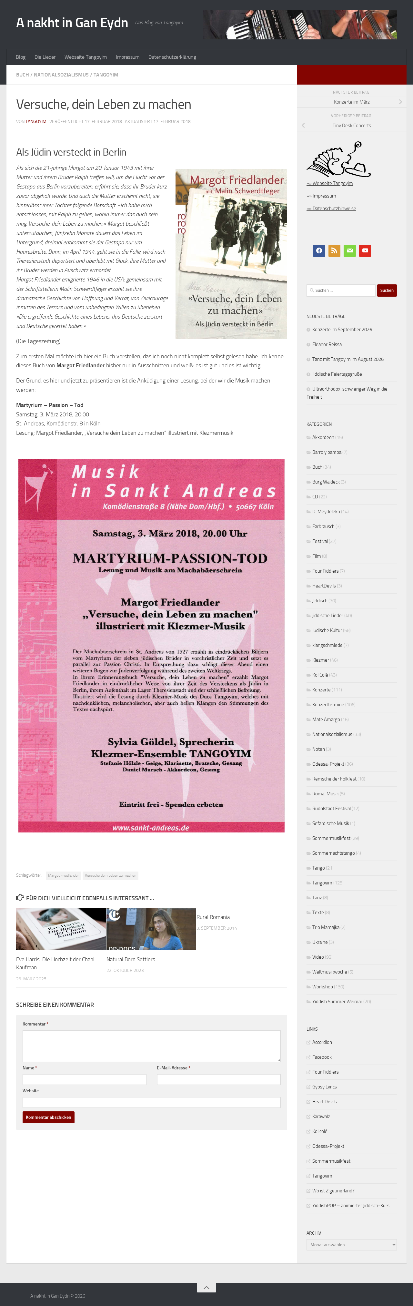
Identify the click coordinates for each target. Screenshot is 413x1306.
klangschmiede (327, 645)
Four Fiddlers (325, 571)
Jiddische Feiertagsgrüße (337, 374)
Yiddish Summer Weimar (337, 1002)
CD (315, 497)
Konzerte (321, 690)
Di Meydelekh (326, 512)
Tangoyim (106, 75)
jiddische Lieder (327, 615)
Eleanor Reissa (327, 344)
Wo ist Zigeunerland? (333, 1191)
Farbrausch (323, 526)
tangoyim (35, 121)
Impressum (127, 57)
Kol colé (319, 1131)
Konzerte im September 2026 (342, 329)
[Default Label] (334, 251)
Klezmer (320, 660)
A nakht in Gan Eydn (72, 23)
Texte (318, 912)
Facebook (322, 1057)
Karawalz (321, 1116)
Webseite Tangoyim (86, 57)
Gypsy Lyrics (324, 1087)
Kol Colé (320, 675)
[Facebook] (319, 251)
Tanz (317, 898)
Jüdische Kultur (327, 630)
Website (31, 1091)
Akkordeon (323, 437)
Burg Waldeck (326, 482)
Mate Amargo (326, 719)
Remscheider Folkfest (334, 779)
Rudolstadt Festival (331, 808)
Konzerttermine (328, 705)
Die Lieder (45, 57)
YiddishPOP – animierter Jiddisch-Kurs (350, 1206)
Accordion (322, 1042)
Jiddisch (319, 601)
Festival (320, 541)
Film (316, 556)
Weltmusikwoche (329, 972)
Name (30, 1068)
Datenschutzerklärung (172, 57)
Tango (318, 868)
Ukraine (320, 942)
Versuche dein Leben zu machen (110, 875)
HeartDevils (324, 586)
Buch (22, 75)
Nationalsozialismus (61, 75)
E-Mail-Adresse (173, 1068)
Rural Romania (213, 917)
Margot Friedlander (63, 875)
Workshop (322, 987)
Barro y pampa (326, 452)
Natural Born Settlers (130, 959)
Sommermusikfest (331, 838)
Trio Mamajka (325, 927)
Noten (318, 749)
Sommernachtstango (333, 853)
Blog (20, 57)
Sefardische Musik (330, 823)
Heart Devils (324, 1102)
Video (318, 957)
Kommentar (35, 1024)
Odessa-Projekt (328, 764)
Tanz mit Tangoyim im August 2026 (348, 359)
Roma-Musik (325, 794)
